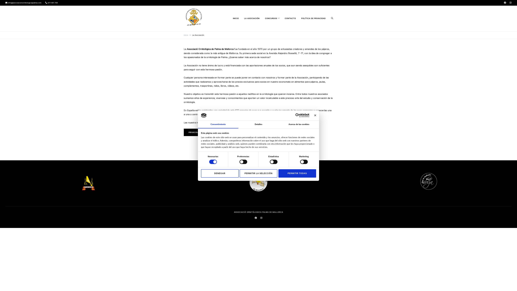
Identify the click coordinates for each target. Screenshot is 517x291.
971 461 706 (53, 3)
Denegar (219, 173)
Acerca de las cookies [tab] (299, 124)
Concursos (271, 18)
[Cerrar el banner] (315, 115)
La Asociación (252, 18)
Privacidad (194, 132)
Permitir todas (297, 173)
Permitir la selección (258, 173)
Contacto (290, 18)
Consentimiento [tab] (218, 124)
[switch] (243, 162)
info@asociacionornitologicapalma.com (24, 3)
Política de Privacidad (313, 18)
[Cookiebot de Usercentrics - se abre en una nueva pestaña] (297, 115)
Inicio (236, 18)
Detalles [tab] (258, 124)
